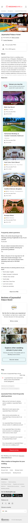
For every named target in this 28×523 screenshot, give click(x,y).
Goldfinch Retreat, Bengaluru (13, 189)
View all (22, 29)
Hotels (11, 470)
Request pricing (14, 450)
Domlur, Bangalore (8, 40)
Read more (4, 77)
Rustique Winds (9, 215)
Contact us (3, 482)
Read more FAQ (14, 291)
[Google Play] (17, 496)
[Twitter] (5, 503)
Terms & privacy (12, 482)
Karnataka (3, 11)
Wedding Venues (5, 467)
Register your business (18, 484)
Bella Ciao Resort (9, 107)
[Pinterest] (9, 503)
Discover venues (14, 359)
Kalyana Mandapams (6, 472)
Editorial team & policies (13, 486)
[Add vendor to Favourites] (25, 15)
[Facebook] (2, 503)
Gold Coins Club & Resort (12, 162)
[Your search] (2, 15)
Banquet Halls (4, 470)
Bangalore (10, 11)
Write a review (14, 321)
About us (3, 486)
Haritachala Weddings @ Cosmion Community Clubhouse (14, 135)
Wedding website (5, 488)
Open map (22, 375)
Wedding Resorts (17, 472)
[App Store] (6, 496)
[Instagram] (12, 503)
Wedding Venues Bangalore (8, 386)
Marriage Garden (19, 470)
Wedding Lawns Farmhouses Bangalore (10, 388)
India (6, 511)
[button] (14, 314)
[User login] (26, 7)
